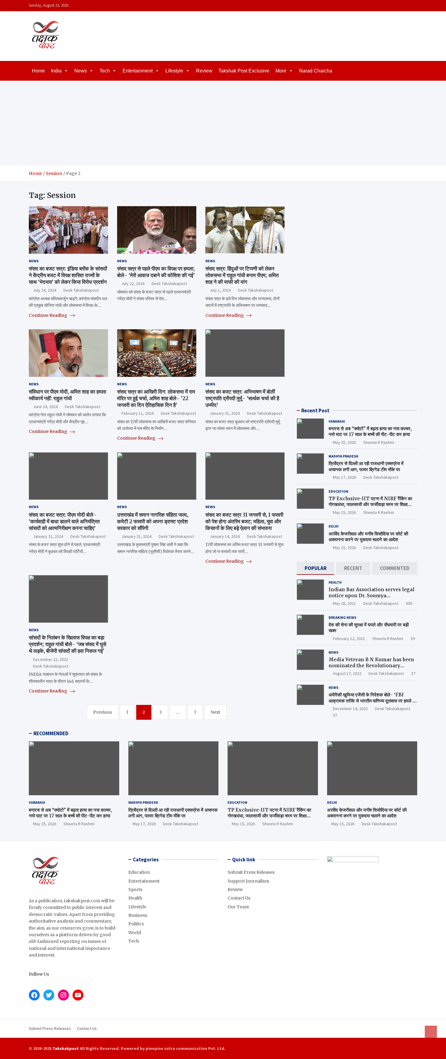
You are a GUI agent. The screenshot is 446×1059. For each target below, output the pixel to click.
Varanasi (337, 421)
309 (409, 603)
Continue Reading (48, 315)
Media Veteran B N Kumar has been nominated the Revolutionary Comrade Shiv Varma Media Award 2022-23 (371, 668)
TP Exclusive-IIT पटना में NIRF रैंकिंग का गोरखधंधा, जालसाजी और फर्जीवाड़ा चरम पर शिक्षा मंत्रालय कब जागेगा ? (370, 504)
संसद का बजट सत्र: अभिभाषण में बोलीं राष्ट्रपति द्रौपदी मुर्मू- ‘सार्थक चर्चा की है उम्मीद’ (242, 398)
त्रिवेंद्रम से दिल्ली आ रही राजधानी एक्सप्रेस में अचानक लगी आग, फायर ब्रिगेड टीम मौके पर (366, 466)
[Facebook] (390, 5)
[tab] (315, 568)
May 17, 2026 (344, 477)
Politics (136, 924)
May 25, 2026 (344, 442)
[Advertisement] (223, 123)
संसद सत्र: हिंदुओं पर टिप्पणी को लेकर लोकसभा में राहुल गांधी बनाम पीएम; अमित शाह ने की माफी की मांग (242, 275)
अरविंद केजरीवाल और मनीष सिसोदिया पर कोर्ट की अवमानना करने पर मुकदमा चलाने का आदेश (368, 537)
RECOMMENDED (50, 733)
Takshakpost (65, 1048)
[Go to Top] (431, 1032)
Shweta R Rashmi (378, 442)
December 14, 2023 (350, 708)
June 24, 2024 (45, 406)
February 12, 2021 (349, 638)
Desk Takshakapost (81, 290)
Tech (105, 70)
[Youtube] (413, 5)
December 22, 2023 (50, 659)
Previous (102, 712)
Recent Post (315, 410)
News (80, 70)
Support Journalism (248, 881)
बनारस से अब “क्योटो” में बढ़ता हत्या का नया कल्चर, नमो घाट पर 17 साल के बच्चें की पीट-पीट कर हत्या (370, 431)
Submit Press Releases (251, 872)
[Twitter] (405, 5)
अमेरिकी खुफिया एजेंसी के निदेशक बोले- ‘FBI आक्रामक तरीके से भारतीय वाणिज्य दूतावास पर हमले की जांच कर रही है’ (373, 700)
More (280, 70)
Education (338, 491)
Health (335, 582)
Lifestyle (174, 70)
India (56, 70)
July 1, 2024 (220, 290)
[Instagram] (397, 5)
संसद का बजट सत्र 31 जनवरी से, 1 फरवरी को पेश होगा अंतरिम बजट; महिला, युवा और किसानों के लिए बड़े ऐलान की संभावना (244, 521)
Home (38, 70)
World (134, 932)
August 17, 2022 (347, 673)
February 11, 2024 (137, 413)
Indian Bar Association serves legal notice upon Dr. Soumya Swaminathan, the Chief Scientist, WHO (371, 598)
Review (204, 70)
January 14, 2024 (225, 536)
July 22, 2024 (132, 283)
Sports (135, 889)
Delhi (334, 526)
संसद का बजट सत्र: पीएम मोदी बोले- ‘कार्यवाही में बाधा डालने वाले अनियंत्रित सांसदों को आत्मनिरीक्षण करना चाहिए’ (64, 521)
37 (413, 673)
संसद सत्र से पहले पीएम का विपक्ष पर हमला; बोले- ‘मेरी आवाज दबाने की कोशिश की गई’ (156, 272)
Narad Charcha (315, 70)
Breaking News (342, 617)
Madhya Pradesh (343, 456)
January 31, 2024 (225, 413)
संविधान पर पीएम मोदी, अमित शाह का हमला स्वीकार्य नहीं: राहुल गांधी (67, 395)
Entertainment (138, 70)
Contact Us (239, 898)
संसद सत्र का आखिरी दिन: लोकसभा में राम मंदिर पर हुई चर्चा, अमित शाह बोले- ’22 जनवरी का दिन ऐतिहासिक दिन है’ (156, 398)
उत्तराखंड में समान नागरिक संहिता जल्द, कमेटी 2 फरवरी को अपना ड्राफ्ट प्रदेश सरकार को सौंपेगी (152, 521)
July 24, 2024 (44, 290)
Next (215, 712)
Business (137, 915)
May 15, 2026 (344, 512)
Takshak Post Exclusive (243, 70)
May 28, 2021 (344, 603)
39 (413, 638)
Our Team (238, 907)
